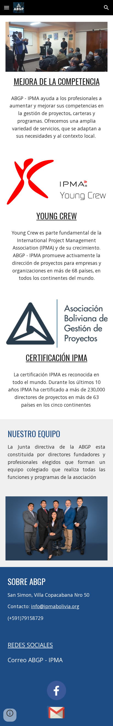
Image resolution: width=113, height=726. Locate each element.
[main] (56, 81)
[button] (6, 7)
